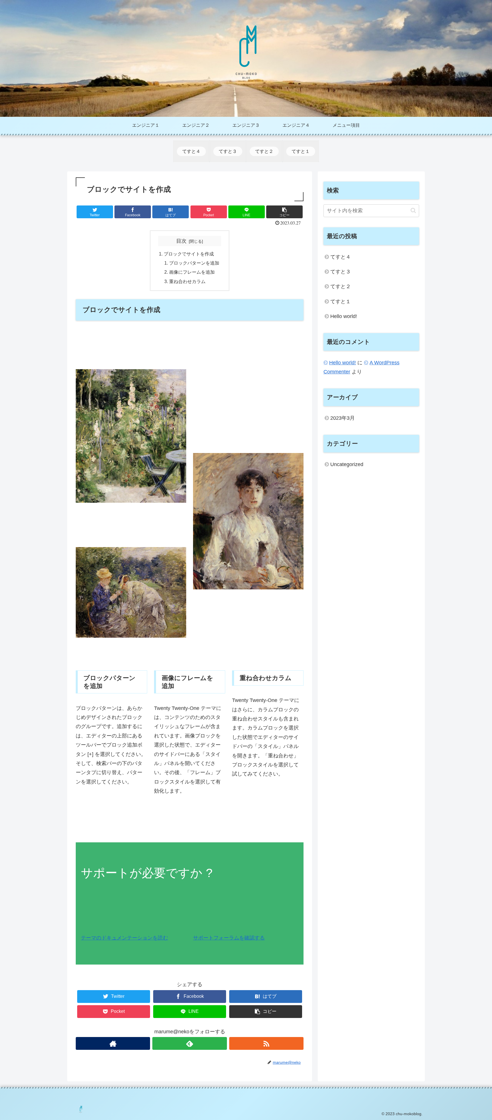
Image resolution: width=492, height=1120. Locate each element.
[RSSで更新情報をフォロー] (266, 1043)
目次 (181, 241)
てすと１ (340, 301)
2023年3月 (342, 418)
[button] (413, 210)
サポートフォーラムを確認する (229, 938)
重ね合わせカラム (187, 281)
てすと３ (340, 272)
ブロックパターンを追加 (194, 262)
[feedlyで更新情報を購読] (189, 1043)
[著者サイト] (113, 1043)
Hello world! (343, 316)
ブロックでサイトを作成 (189, 253)
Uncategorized (346, 464)
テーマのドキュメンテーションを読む (124, 938)
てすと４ (340, 257)
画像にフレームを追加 (192, 272)
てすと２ (340, 286)
